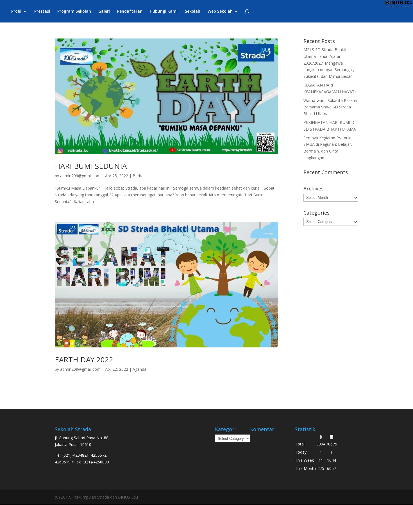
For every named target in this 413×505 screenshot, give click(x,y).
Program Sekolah (74, 11)
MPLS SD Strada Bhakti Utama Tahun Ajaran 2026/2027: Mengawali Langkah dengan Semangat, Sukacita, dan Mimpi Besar (328, 63)
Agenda (139, 369)
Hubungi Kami (164, 11)
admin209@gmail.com (80, 175)
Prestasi (42, 11)
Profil (16, 11)
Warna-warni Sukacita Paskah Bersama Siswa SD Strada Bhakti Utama (330, 107)
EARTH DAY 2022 (84, 359)
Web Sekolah (220, 11)
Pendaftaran (129, 11)
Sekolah (192, 11)
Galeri (104, 11)
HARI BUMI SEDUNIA (91, 166)
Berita (138, 175)
